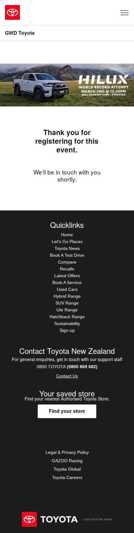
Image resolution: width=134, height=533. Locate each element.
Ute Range (67, 309)
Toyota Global (67, 469)
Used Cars (67, 289)
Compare (67, 262)
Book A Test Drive (67, 255)
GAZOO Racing (67, 460)
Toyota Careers (67, 477)
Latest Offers (67, 275)
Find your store (67, 411)
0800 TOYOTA (67, 366)
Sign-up (67, 330)
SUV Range (67, 302)
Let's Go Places (67, 241)
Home (67, 234)
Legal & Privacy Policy (67, 452)
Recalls (67, 268)
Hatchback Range (67, 316)
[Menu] (125, 12)
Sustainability (67, 323)
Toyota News (67, 248)
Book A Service (67, 282)
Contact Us (67, 375)
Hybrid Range (67, 296)
